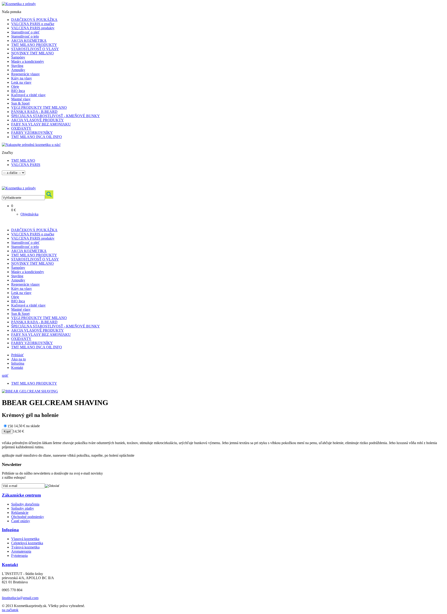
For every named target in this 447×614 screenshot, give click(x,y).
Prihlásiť (17, 355)
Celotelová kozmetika (27, 543)
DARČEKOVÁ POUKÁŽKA (34, 20)
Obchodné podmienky (27, 517)
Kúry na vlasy (21, 78)
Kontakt (17, 368)
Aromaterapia (21, 551)
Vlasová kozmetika (25, 539)
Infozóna (17, 363)
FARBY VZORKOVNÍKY (32, 133)
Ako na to (18, 359)
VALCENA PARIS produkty (32, 28)
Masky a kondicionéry (27, 61)
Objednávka (29, 214)
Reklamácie (19, 513)
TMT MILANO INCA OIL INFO (36, 137)
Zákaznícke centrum (21, 495)
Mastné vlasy (20, 99)
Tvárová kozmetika (25, 547)
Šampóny (18, 57)
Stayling (17, 66)
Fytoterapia (19, 556)
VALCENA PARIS (25, 165)
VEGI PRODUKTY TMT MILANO (39, 107)
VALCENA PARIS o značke (32, 24)
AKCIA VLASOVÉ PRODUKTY (37, 120)
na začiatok (10, 610)
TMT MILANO (23, 160)
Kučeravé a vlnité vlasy (28, 95)
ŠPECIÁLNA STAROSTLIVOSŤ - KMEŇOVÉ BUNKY (55, 116)
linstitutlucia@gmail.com (20, 598)
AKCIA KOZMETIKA (29, 41)
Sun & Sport (20, 103)
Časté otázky (20, 521)
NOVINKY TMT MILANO (32, 53)
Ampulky (18, 70)
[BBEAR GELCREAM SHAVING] (30, 391)
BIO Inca (18, 91)
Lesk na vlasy (21, 82)
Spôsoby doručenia (25, 504)
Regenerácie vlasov (25, 74)
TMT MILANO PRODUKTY (34, 45)
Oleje (15, 87)
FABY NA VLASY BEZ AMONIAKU (41, 124)
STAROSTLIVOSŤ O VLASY (35, 49)
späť (5, 375)
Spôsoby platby (22, 508)
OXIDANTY (21, 128)
